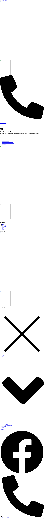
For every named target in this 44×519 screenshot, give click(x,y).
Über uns (4, 426)
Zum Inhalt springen (3, 0)
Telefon (1, 121)
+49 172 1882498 (3, 123)
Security (6, 424)
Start (3, 355)
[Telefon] (22, 118)
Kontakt (3, 427)
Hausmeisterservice (8, 425)
